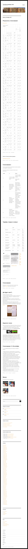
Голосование (6, 283)
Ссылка (9, 160)
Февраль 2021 (5, 455)
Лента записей (5, 523)
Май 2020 (5, 461)
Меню (24, 4)
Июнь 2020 (5, 460)
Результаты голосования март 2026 (8, 422)
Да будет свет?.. (7, 292)
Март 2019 (5, 471)
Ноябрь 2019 (5, 464)
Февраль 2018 (5, 478)
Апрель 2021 (5, 454)
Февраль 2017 (5, 491)
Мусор (5, 377)
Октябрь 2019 (5, 465)
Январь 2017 (5, 492)
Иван (4, 152)
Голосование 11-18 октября (11, 346)
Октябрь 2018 (5, 474)
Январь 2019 (5, 472)
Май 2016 (5, 499)
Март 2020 (5, 462)
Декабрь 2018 (5, 473)
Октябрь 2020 (5, 458)
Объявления (5, 513)
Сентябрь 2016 (5, 496)
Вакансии (4, 542)
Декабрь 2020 (5, 456)
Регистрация (5, 521)
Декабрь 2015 (5, 503)
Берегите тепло (7, 323)
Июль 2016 (5, 498)
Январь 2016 (5, 502)
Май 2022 (5, 452)
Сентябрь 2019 (5, 466)
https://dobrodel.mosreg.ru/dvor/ (6, 158)
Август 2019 (5, 467)
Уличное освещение (6, 411)
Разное (9, 152)
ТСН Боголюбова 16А (8, 4)
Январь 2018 (5, 479)
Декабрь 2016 (5, 493)
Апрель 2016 (5, 500)
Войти (4, 522)
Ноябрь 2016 (5, 494)
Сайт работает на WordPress (11, 546)
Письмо (4, 304)
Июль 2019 (5, 468)
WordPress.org (5, 525)
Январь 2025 (5, 447)
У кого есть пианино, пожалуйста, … (7, 408)
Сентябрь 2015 (5, 504)
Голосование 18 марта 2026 (7, 423)
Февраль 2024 (5, 449)
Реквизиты (4, 535)
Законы (4, 512)
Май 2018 (5, 477)
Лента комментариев (6, 524)
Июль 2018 (5, 475)
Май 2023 (5, 450)
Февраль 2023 (5, 451)
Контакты (4, 533)
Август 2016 (5, 497)
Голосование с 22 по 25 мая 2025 (8, 425)
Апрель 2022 (5, 453)
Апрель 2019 (5, 470)
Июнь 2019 (5, 469)
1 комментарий (12, 152)
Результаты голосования (10, 21)
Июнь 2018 (5, 476)
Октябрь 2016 (5, 495)
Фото (3, 544)
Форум (4, 540)
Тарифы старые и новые (10, 222)
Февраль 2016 (5, 501)
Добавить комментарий (15, 160)
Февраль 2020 (5, 463)
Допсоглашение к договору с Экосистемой (20, 256)
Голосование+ (7, 165)
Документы (4, 537)
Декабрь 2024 (5, 448)
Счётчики (4, 530)
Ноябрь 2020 (5, 457)
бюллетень (6, 286)
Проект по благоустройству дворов (9, 156)
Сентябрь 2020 (5, 459)
